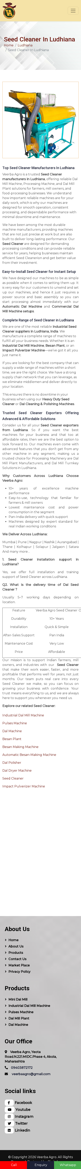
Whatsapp (68, 1165)
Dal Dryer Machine (17, 770)
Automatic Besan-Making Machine (29, 755)
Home (9, 45)
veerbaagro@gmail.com (31, 1074)
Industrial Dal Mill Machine (23, 715)
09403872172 (22, 1068)
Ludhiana (25, 45)
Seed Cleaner (13, 778)
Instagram (23, 1116)
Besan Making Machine (20, 747)
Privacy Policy (19, 971)
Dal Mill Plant (18, 1018)
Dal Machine (12, 731)
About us (16, 946)
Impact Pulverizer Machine (23, 786)
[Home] (9, 11)
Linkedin (22, 1130)
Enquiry (41, 1165)
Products (15, 953)
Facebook (23, 1103)
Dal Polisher (11, 763)
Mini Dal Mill (18, 999)
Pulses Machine (14, 723)
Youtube (22, 1109)
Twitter (21, 1123)
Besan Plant (11, 739)
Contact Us (17, 959)
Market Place (19, 965)
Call (14, 1165)
